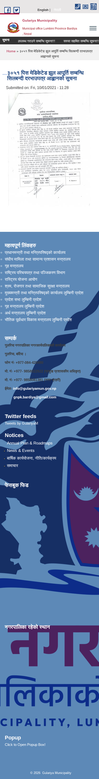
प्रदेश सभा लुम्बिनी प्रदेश (23, 299)
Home (11, 51)
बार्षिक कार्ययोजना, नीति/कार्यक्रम (31, 458)
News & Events (21, 450)
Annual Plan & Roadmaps (30, 443)
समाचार (12, 465)
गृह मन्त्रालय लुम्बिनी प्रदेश (24, 306)
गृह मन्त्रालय (14, 266)
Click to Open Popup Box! (25, 745)
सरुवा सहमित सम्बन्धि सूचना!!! (79, 41)
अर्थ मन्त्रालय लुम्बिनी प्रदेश (25, 313)
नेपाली (57, 10)
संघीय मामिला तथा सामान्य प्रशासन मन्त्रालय (37, 259)
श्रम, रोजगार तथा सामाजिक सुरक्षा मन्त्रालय (37, 286)
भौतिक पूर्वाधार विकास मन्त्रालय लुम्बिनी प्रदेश (38, 320)
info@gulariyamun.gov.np (34, 388)
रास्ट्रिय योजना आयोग (21, 279)
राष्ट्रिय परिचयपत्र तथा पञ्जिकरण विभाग (35, 272)
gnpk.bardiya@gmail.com (34, 397)
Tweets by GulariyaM (21, 423)
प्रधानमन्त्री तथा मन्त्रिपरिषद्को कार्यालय (35, 252)
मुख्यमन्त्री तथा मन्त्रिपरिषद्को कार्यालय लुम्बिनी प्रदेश (44, 293)
